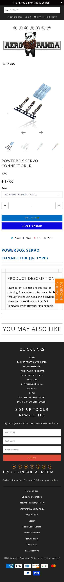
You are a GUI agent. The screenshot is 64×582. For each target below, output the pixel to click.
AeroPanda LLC (53, 558)
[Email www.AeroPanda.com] (49, 28)
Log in (28, 17)
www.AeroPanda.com (20, 558)
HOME (32, 357)
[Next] (40, 132)
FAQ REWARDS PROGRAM (32, 371)
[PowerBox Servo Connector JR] (32, 99)
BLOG (32, 393)
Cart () (40, 17)
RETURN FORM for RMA (32, 384)
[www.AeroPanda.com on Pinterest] (32, 28)
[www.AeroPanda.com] (32, 44)
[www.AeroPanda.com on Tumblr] (38, 28)
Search (32, 520)
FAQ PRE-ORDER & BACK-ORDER (32, 362)
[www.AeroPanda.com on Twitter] (15, 28)
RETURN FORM (32, 550)
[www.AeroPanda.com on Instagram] (43, 28)
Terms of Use (32, 490)
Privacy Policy (32, 514)
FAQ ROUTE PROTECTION (32, 375)
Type (4, 187)
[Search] (7, 10)
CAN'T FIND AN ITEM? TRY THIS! (32, 397)
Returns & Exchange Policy (32, 502)
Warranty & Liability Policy (32, 508)
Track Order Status (32, 526)
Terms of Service (32, 532)
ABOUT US (32, 388)
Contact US (32, 544)
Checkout (52, 17)
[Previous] (23, 132)
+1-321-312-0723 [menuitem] (15, 17)
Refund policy (31, 538)
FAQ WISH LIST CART (32, 366)
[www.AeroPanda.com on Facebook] (21, 28)
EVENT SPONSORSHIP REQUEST (32, 401)
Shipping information (32, 496)
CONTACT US (32, 379)
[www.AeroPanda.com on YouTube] (26, 28)
